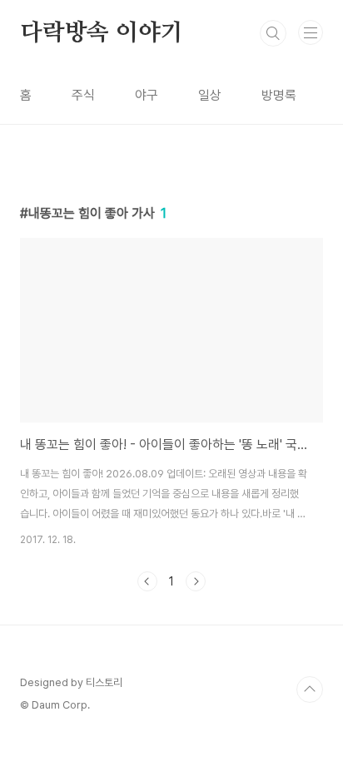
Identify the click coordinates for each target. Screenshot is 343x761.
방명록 (278, 95)
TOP (309, 689)
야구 (146, 95)
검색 (273, 33)
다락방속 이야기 (101, 33)
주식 (83, 95)
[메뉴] (310, 32)
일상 (209, 95)
